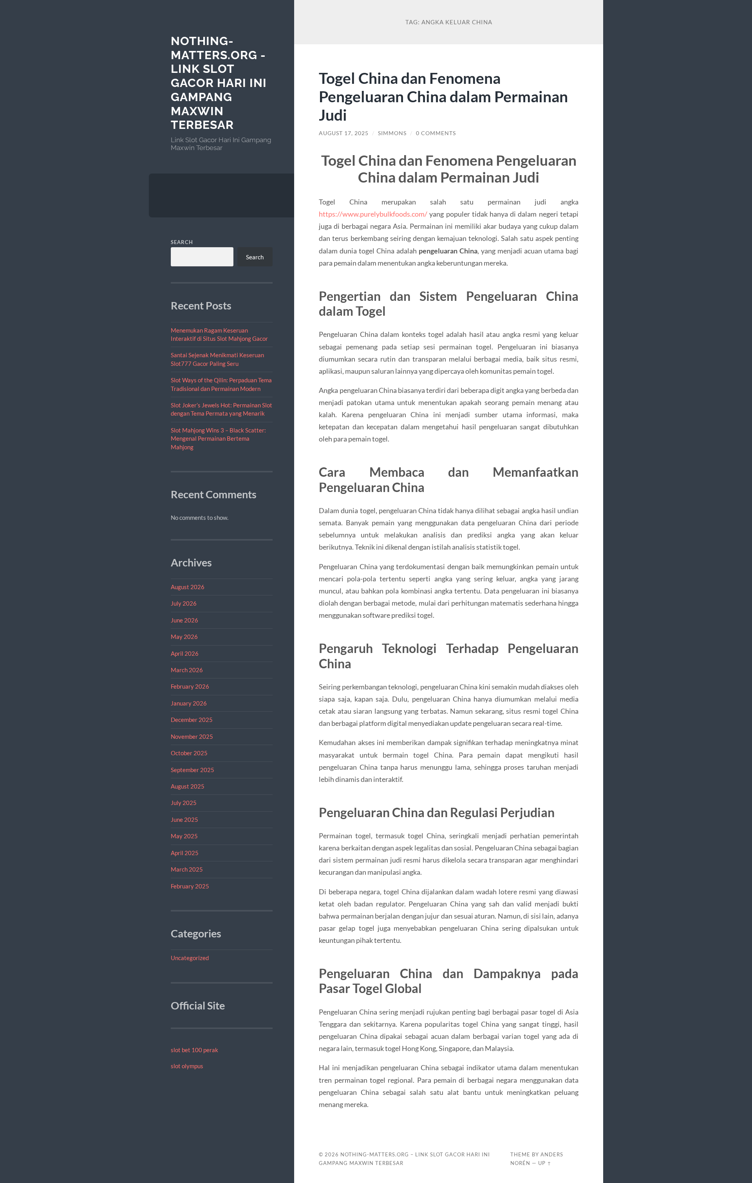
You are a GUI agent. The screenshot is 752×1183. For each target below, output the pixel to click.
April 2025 (185, 852)
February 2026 (190, 686)
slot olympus (187, 1065)
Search (182, 242)
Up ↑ (544, 1163)
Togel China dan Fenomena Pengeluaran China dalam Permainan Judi (443, 96)
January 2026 (189, 703)
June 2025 (184, 819)
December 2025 (192, 719)
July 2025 (184, 802)
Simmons (392, 133)
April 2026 (185, 653)
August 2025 (187, 786)
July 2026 (184, 603)
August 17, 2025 (344, 133)
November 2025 (192, 736)
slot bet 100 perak (194, 1049)
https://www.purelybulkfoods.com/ (373, 214)
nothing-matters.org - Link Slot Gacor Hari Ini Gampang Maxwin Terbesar (219, 83)
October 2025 (189, 752)
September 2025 (192, 769)
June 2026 (184, 620)
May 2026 (184, 636)
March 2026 (187, 669)
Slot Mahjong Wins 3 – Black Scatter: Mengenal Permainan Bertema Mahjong (218, 438)
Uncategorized (190, 957)
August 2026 (187, 586)
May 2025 (184, 835)
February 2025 (190, 886)
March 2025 (187, 869)
